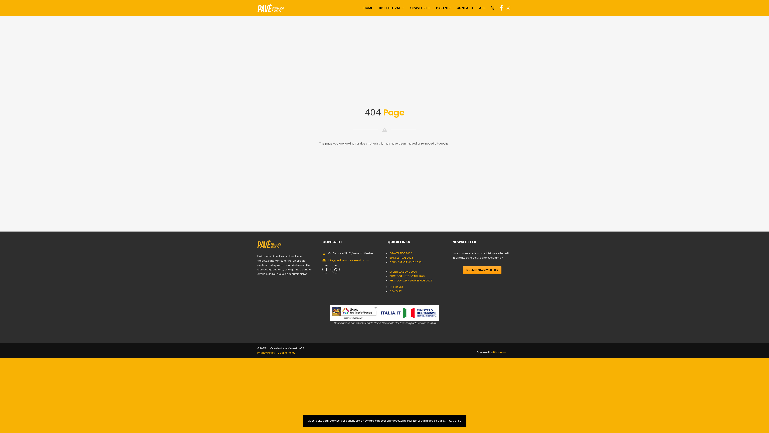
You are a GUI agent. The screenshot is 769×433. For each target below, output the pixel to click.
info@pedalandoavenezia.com (348, 260)
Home (368, 8)
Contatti (465, 8)
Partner (443, 8)
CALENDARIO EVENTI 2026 (406, 262)
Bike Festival (390, 8)
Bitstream (499, 352)
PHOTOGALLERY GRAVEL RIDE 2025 (411, 280)
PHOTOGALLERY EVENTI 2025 (407, 276)
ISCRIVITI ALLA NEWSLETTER (482, 270)
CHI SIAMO (396, 287)
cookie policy (436, 420)
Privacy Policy (266, 353)
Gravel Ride (420, 8)
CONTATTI (396, 291)
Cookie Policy (286, 353)
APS (482, 8)
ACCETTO (455, 420)
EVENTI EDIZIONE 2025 (403, 272)
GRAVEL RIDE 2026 (401, 253)
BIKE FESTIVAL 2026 (401, 258)
